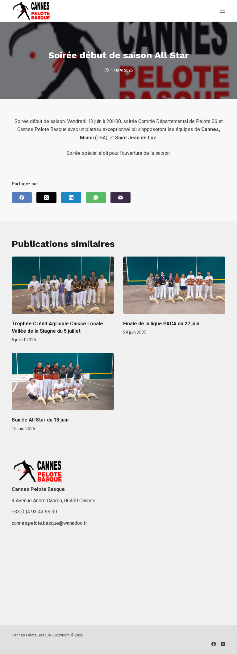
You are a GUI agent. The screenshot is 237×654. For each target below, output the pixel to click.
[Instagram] (223, 644)
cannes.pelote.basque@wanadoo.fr (49, 523)
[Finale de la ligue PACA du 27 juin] (174, 285)
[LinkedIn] (71, 197)
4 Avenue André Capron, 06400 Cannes (53, 501)
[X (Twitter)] (46, 197)
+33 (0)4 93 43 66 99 (34, 512)
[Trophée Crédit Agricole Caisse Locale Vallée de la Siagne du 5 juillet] (63, 285)
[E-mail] (120, 197)
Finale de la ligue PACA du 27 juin (161, 324)
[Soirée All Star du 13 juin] (63, 381)
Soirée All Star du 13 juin (40, 420)
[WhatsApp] (96, 197)
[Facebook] (22, 197)
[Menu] (222, 11)
